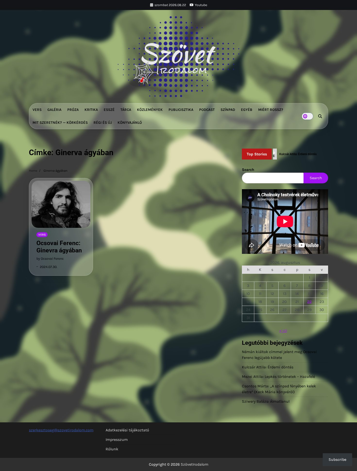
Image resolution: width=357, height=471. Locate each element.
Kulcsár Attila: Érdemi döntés (267, 367)
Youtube (201, 5)
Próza (73, 109)
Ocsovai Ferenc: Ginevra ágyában (59, 247)
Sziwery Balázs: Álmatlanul (265, 401)
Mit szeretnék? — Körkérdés (60, 122)
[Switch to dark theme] (307, 116)
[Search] (320, 116)
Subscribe (337, 459)
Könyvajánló (130, 122)
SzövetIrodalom (194, 464)
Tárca (125, 109)
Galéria (54, 109)
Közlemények (150, 109)
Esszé (109, 109)
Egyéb (246, 109)
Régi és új (103, 122)
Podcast (207, 109)
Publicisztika (181, 109)
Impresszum (117, 439)
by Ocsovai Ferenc (50, 259)
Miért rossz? (270, 109)
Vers (37, 109)
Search (248, 169)
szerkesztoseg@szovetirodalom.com (61, 430)
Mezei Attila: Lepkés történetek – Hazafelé (278, 376)
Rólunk (112, 449)
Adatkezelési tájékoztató (127, 430)
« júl (283, 330)
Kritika (91, 109)
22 (309, 301)
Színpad (228, 109)
